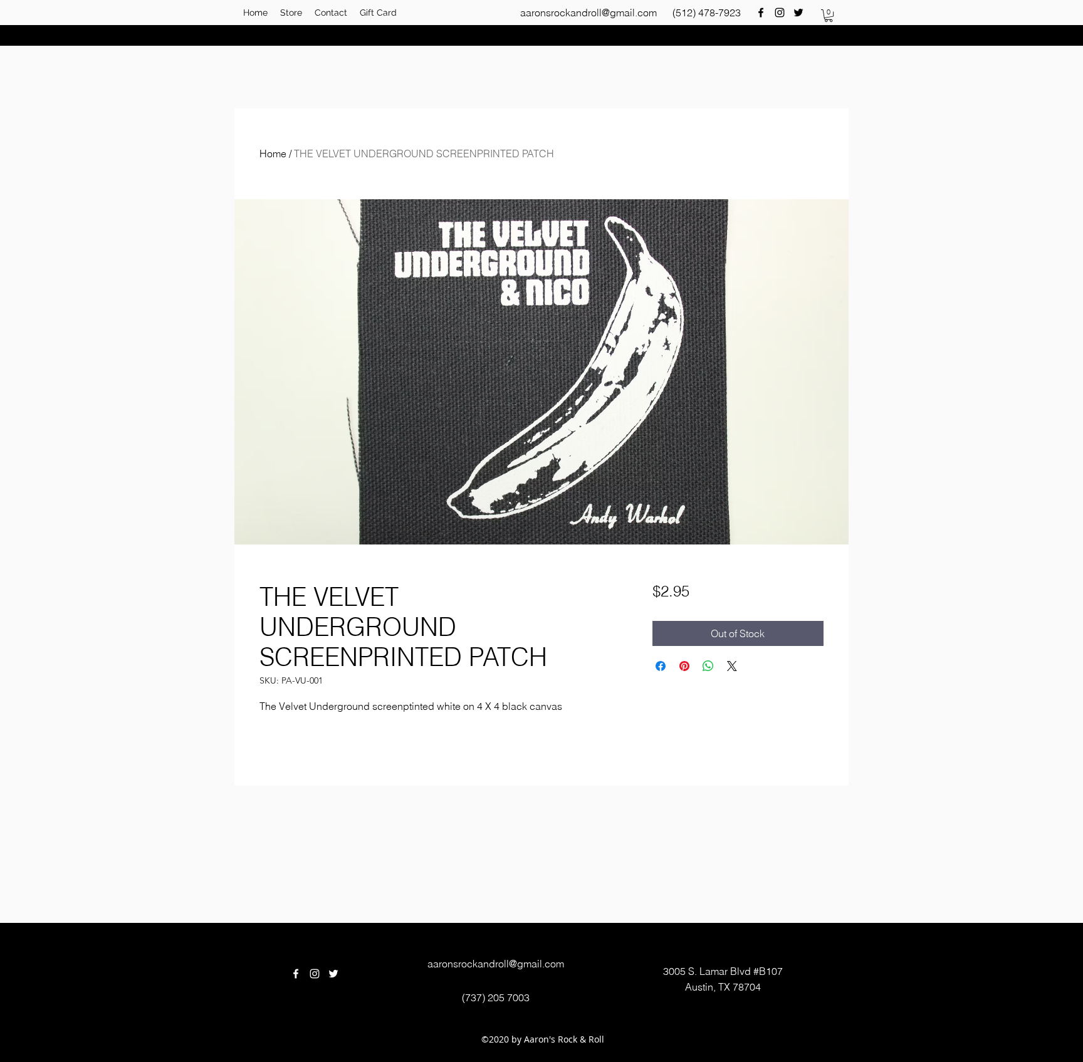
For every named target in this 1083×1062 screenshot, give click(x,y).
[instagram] (779, 12)
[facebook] (761, 12)
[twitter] (798, 12)
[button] (828, 15)
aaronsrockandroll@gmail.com (588, 12)
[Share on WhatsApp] (708, 666)
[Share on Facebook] (660, 666)
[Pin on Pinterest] (684, 666)
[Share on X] (732, 666)
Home (272, 153)
